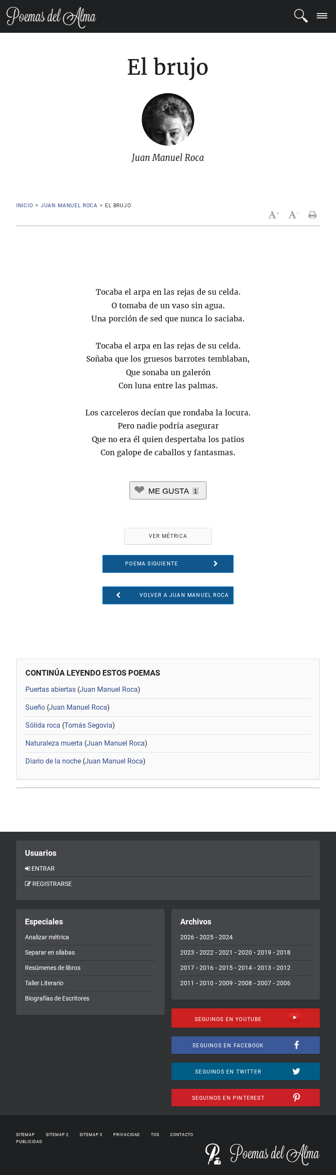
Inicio (24, 205)
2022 (207, 952)
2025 (207, 937)
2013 (264, 968)
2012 (283, 968)
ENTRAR (43, 868)
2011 (187, 983)
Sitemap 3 (91, 1135)
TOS (155, 1135)
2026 (187, 937)
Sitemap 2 (57, 1135)
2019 (264, 952)
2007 (264, 983)
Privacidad (126, 1135)
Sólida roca (42, 725)
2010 (207, 983)
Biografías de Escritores (57, 998)
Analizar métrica (47, 937)
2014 (245, 968)
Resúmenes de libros (52, 968)
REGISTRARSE (52, 884)
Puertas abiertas (50, 689)
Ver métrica (168, 536)
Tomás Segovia (88, 725)
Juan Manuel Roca (69, 205)
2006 (283, 983)
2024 (226, 937)
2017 (187, 968)
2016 (207, 968)
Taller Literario (44, 983)
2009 (226, 983)
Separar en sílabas (50, 952)
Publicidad (29, 1142)
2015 (226, 968)
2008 (245, 983)
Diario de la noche (53, 761)
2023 (187, 952)
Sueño (35, 707)
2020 (245, 952)
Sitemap (25, 1135)
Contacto (181, 1135)
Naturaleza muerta (54, 743)
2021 (226, 952)
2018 (283, 952)
